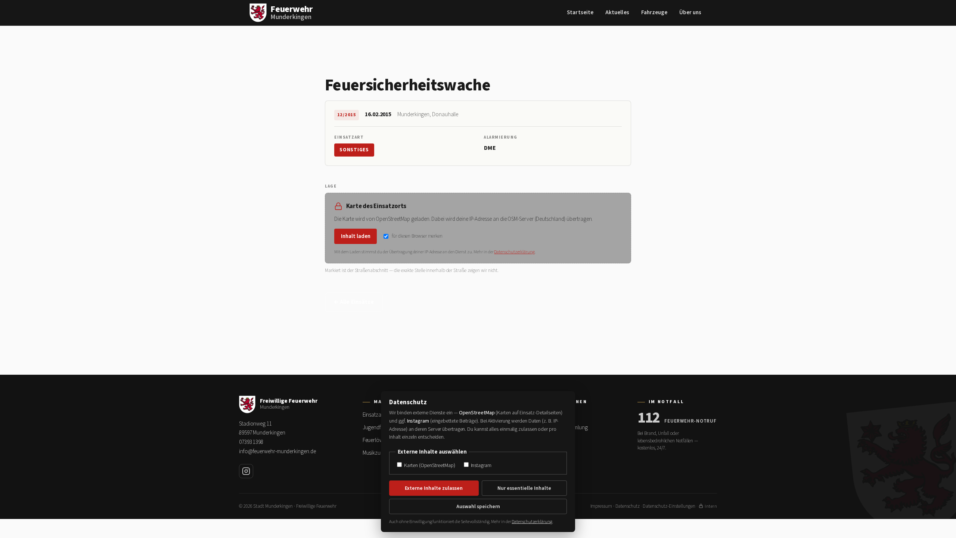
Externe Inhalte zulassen (434, 488)
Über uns (690, 12)
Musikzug (373, 453)
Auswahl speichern (478, 506)
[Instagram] (246, 471)
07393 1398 (251, 442)
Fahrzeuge (654, 12)
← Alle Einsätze (353, 302)
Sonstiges (354, 149)
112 (648, 418)
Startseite (580, 12)
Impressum (601, 506)
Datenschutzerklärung (514, 252)
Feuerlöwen (376, 440)
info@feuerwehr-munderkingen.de (277, 451)
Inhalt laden (355, 236)
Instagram (480, 465)
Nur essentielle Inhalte (524, 488)
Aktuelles (617, 12)
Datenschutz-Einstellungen (669, 506)
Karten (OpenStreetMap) (429, 465)
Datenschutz (627, 506)
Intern (711, 506)
